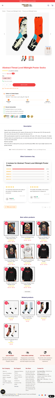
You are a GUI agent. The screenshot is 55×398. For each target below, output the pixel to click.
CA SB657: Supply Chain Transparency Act (7, 382)
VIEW (11, 234)
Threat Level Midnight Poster (27, 237)
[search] (48, 5)
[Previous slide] (4, 33)
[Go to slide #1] (23, 58)
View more (27, 291)
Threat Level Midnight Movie (11, 316)
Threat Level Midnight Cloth (14, 11)
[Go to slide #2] (31, 58)
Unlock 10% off (2, 391)
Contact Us (16, 380)
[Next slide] (50, 33)
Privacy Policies (6, 375)
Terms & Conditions (7, 373)
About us (5, 371)
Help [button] (52, 396)
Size (3, 75)
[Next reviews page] (49, 207)
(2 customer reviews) (13, 70)
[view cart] (52, 5)
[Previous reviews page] (42, 207)
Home (3, 11)
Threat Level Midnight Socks (29, 11)
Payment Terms (17, 375)
